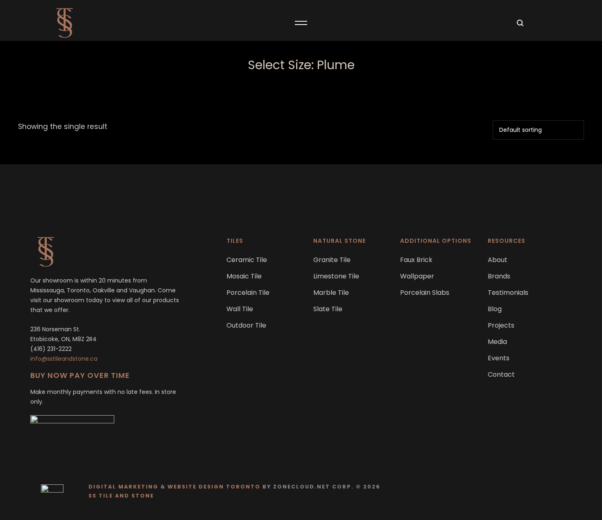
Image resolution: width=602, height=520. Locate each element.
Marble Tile (331, 292)
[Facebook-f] (547, 491)
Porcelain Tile (247, 292)
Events (498, 358)
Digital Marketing (123, 486)
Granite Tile (332, 260)
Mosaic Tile (244, 276)
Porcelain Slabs (424, 292)
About (497, 260)
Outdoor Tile (246, 325)
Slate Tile (327, 309)
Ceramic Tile (246, 260)
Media (497, 341)
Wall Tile (239, 309)
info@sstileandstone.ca (63, 359)
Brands (499, 276)
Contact (501, 374)
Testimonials (508, 292)
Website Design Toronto (213, 486)
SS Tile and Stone (121, 495)
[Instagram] (563, 491)
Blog (495, 309)
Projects (501, 325)
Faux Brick (416, 260)
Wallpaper (417, 276)
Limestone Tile (336, 276)
